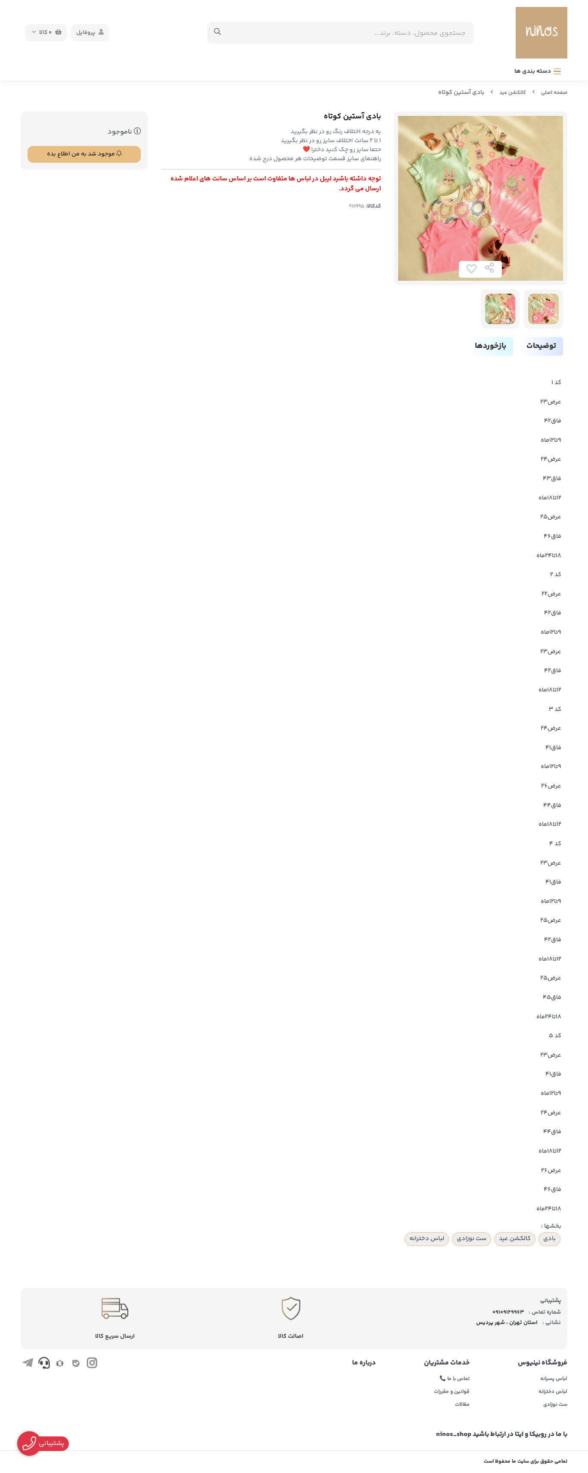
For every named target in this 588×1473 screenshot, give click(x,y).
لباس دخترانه (426, 1239)
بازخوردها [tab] (490, 346)
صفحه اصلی (554, 93)
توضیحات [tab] (541, 346)
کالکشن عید (512, 93)
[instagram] (92, 1364)
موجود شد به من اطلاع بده (81, 154)
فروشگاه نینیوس (542, 1363)
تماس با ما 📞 (454, 1379)
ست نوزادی (471, 1239)
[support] (44, 1364)
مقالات (462, 1405)
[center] (217, 33)
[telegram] (28, 1364)
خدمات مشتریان (447, 1363)
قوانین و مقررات (452, 1392)
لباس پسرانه (553, 1379)
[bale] (76, 1364)
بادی (549, 1239)
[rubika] (60, 1364)
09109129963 (508, 1312)
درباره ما (364, 1363)
